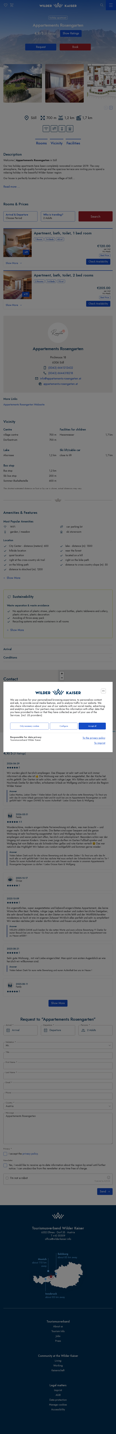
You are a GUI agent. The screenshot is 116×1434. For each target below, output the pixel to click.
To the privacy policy (93, 738)
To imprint (99, 743)
